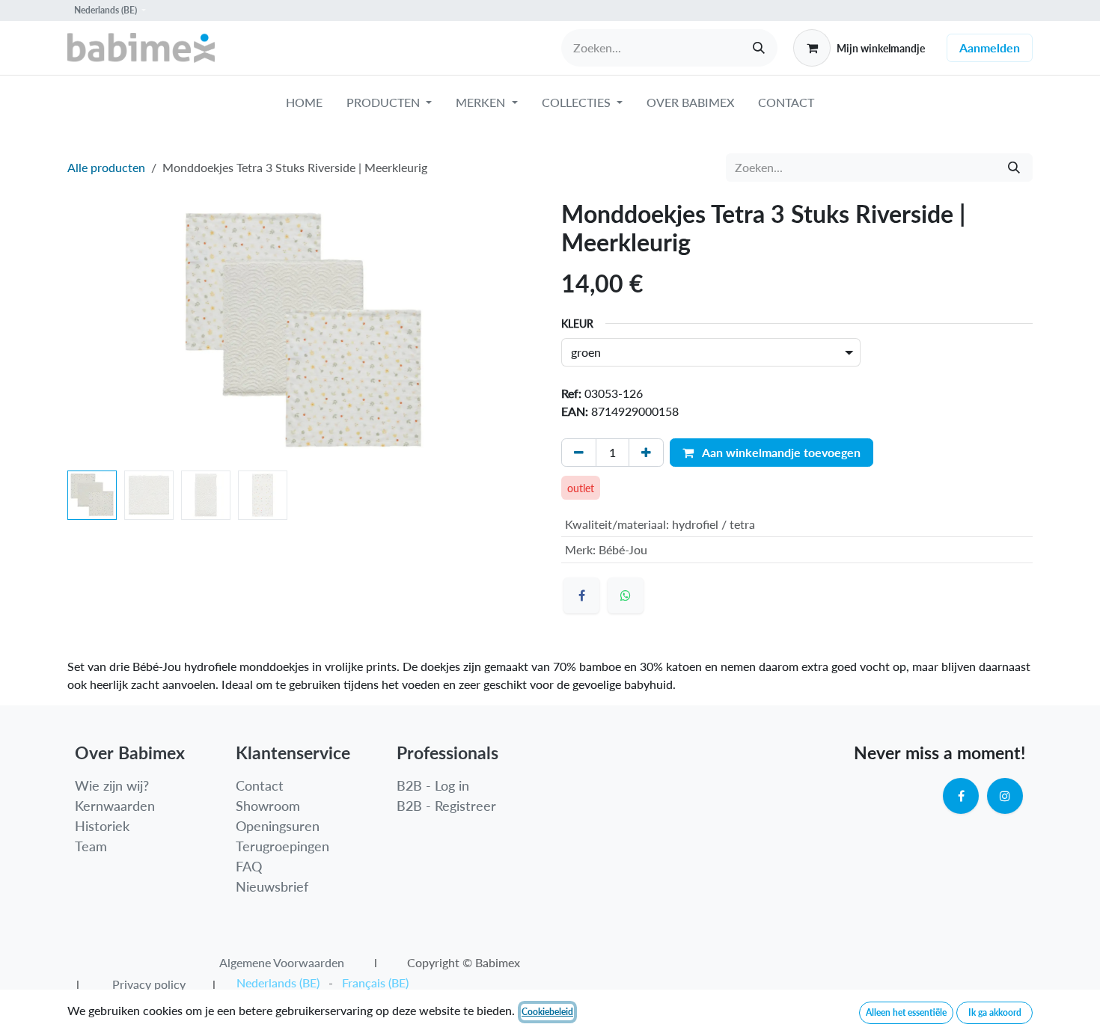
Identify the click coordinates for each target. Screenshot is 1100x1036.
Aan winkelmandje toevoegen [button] (780, 452)
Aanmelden (989, 47)
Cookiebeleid (547, 1011)
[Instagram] (1005, 796)
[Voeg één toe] (646, 452)
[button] (90, 332)
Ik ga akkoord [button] (994, 1012)
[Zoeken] (758, 48)
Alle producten (106, 167)
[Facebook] (581, 595)
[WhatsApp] (626, 595)
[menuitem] (304, 105)
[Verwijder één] (578, 452)
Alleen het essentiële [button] (906, 1012)
